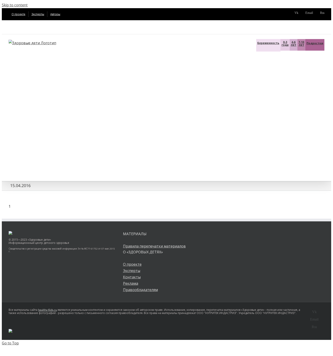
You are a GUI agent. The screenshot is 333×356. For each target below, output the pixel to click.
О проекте (132, 264)
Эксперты (131, 270)
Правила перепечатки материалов (154, 246)
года (285, 43)
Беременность (268, 43)
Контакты (132, 276)
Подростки (314, 43)
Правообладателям (140, 289)
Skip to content (15, 4)
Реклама (130, 283)
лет (293, 43)
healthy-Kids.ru (47, 310)
